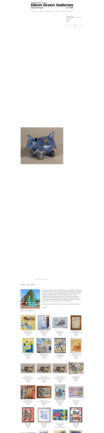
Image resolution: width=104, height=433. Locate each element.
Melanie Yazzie (49, 291)
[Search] (69, 11)
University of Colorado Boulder (74, 293)
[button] (35, 11)
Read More (44, 307)
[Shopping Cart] (71, 11)
